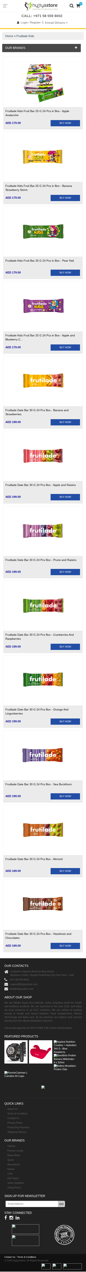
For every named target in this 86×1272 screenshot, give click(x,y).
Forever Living (15, 1150)
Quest (10, 1160)
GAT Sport (12, 1178)
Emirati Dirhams (55, 22)
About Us (12, 1109)
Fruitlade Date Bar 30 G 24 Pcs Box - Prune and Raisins (40, 560)
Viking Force (14, 1187)
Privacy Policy (15, 1122)
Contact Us (13, 1118)
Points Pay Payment (18, 1127)
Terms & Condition (17, 1113)
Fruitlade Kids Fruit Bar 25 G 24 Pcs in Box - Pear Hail (39, 260)
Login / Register (31, 22)
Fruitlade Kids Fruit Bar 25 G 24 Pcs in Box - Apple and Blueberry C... (40, 337)
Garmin (11, 1146)
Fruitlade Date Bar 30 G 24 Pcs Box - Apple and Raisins (40, 485)
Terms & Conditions (26, 1257)
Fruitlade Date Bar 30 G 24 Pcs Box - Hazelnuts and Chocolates (38, 935)
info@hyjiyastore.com (21, 989)
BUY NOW (65, 123)
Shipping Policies (16, 1132)
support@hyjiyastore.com (24, 984)
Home (9, 36)
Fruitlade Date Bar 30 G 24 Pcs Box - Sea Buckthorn (38, 784)
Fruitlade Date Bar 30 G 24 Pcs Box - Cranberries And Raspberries (39, 636)
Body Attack (13, 1155)
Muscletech (13, 1164)
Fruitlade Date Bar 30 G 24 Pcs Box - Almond (34, 859)
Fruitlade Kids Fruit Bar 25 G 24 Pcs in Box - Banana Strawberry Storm (38, 187)
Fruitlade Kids (25, 36)
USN (10, 1173)
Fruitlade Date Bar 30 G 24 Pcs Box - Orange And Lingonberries (36, 711)
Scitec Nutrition (15, 1183)
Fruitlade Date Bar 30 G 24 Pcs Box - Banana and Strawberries (37, 412)
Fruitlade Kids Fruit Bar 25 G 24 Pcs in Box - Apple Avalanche (37, 113)
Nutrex (11, 1169)
